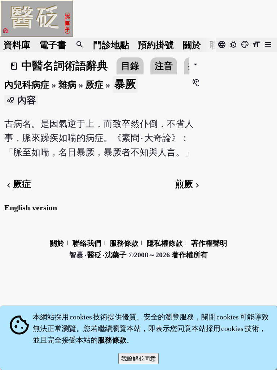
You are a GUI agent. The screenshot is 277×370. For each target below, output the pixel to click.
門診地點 (111, 45)
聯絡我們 (86, 243)
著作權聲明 (209, 243)
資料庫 (16, 45)
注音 (164, 66)
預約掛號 (156, 45)
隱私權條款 (165, 243)
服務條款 (124, 243)
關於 (192, 45)
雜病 (67, 85)
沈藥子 (116, 255)
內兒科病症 (26, 85)
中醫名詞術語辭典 (64, 66)
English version (30, 207)
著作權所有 (190, 255)
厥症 (94, 85)
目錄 (130, 66)
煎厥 (188, 184)
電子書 (52, 45)
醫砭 (94, 255)
